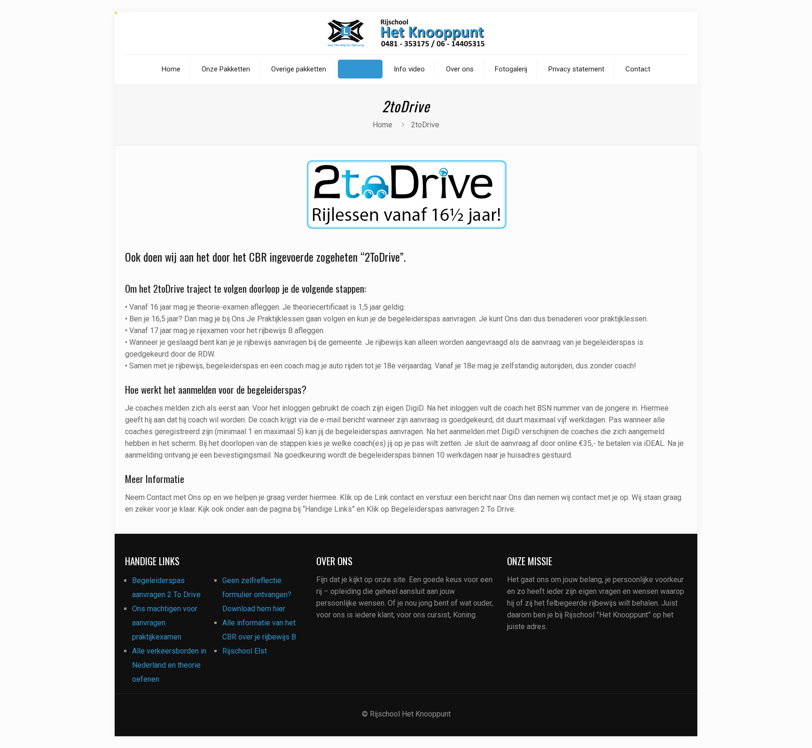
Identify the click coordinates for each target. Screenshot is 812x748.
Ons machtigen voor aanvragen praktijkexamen (164, 622)
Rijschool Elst (244, 651)
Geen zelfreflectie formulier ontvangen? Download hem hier (256, 594)
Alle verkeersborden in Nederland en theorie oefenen (169, 665)
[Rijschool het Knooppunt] (406, 33)
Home (382, 124)
